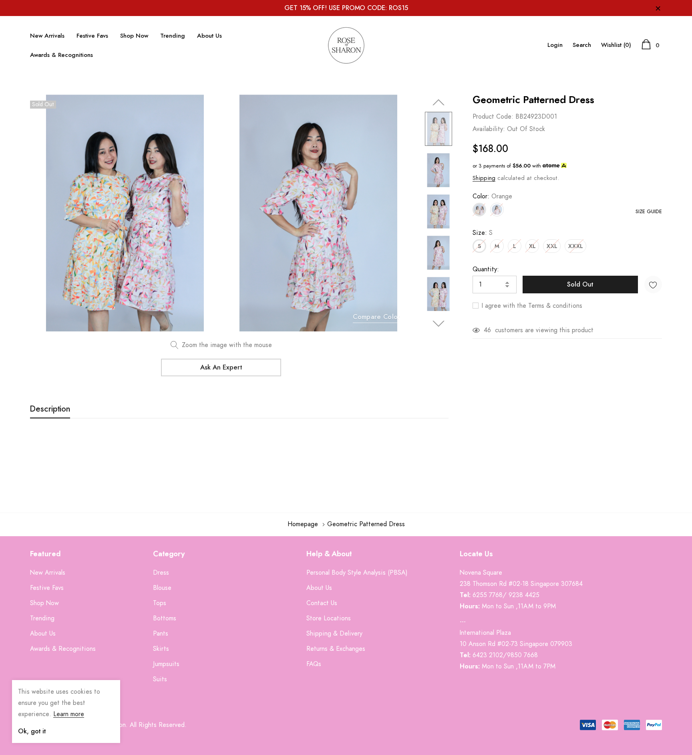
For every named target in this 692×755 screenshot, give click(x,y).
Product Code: (493, 116)
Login (555, 45)
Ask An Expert (221, 367)
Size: (483, 233)
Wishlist (616, 45)
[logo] (346, 45)
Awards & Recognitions (61, 55)
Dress (161, 572)
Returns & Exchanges (335, 649)
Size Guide (649, 211)
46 (487, 330)
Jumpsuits (166, 664)
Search (582, 45)
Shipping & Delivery (334, 633)
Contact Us (321, 603)
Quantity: (486, 269)
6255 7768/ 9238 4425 (506, 595)
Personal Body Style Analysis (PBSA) (357, 572)
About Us (209, 36)
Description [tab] (50, 409)
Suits (160, 679)
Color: (492, 196)
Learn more (68, 714)
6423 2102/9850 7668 (505, 655)
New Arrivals (47, 36)
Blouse (162, 588)
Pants (160, 633)
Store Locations (328, 618)
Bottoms (164, 618)
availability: (489, 129)
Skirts (161, 649)
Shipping (484, 178)
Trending (172, 36)
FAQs (313, 664)
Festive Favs (92, 36)
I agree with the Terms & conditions (531, 306)
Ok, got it (32, 731)
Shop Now (134, 36)
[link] (438, 129)
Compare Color (376, 317)
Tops (159, 603)
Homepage (303, 524)
